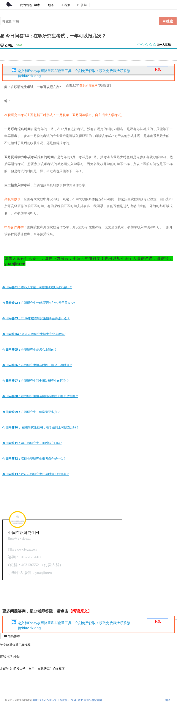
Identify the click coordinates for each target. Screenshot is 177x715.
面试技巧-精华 (9, 657)
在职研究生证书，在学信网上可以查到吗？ (40, 427)
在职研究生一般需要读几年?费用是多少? (38, 303)
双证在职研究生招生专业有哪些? (33, 334)
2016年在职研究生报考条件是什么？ (36, 318)
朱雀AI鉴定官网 (93, 700)
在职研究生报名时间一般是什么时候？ (37, 365)
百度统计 (65, 700)
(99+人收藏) (164, 44)
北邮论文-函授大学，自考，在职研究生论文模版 (32, 668)
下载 (157, 69)
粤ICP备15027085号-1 (46, 700)
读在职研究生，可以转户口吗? (32, 443)
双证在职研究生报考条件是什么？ (34, 458)
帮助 (80, 700)
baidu (74, 700)
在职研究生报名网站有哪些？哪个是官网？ (40, 396)
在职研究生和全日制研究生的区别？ (35, 380)
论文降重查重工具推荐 (15, 645)
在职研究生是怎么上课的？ (29, 349)
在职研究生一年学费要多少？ (31, 412)
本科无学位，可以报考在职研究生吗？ (37, 287)
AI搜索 (168, 21)
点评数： (10, 45)
